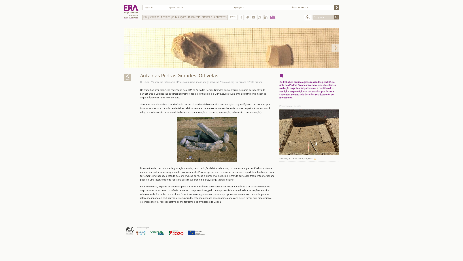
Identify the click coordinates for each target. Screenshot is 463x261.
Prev (127, 48)
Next (335, 48)
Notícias (165, 17)
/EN (233, 17)
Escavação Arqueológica (221, 82)
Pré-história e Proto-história (248, 82)
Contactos (220, 17)
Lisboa (146, 82)
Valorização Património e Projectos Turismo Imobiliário (179, 82)
